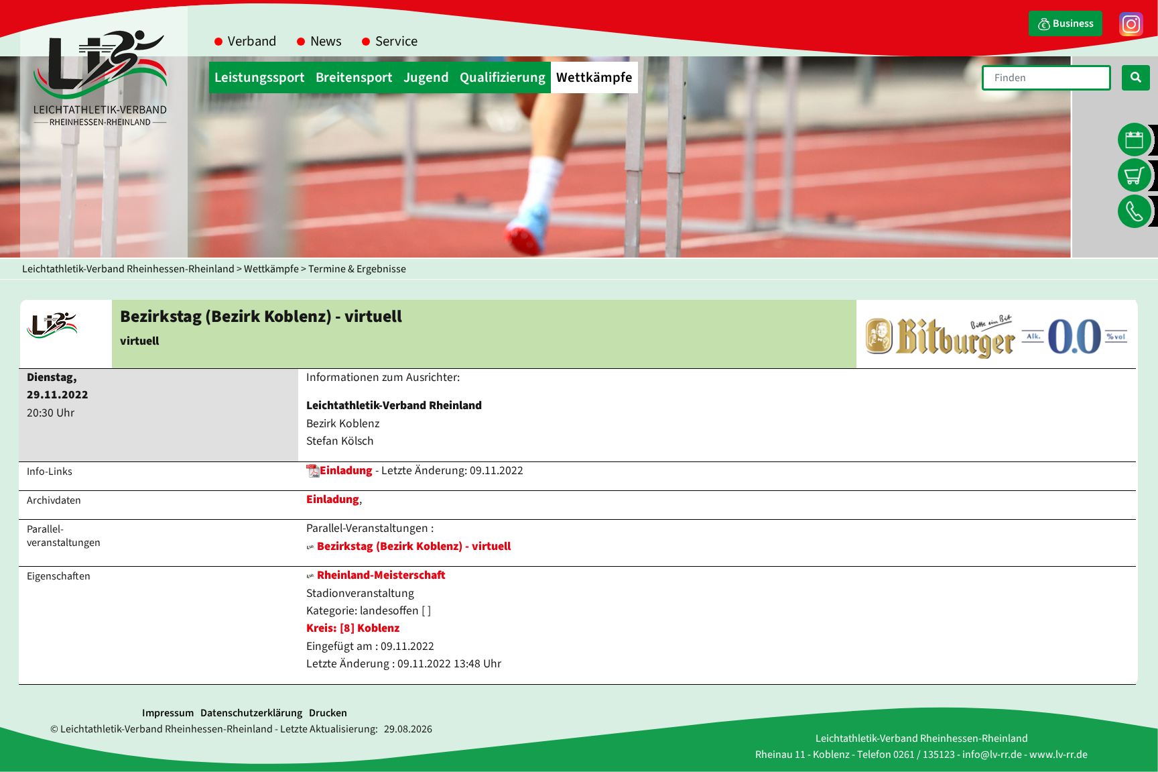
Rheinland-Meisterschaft (380, 575)
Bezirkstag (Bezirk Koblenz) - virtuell (414, 546)
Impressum (168, 713)
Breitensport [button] (354, 77)
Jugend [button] (426, 77)
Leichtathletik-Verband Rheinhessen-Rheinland (128, 269)
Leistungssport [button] (259, 77)
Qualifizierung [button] (502, 77)
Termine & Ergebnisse (357, 269)
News (326, 41)
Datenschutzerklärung (251, 713)
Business (1072, 23)
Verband (252, 41)
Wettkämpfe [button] (594, 77)
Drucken (328, 713)
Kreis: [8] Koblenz (352, 628)
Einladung (346, 470)
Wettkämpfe (271, 269)
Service (396, 41)
